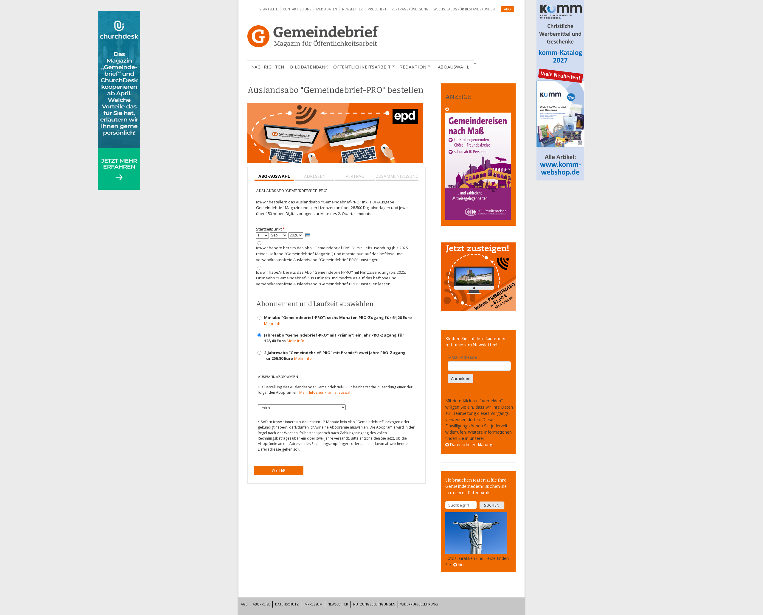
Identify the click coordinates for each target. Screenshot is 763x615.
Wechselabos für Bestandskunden (464, 9)
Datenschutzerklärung (471, 444)
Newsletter (352, 9)
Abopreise (261, 604)
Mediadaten (326, 9)
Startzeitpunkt (270, 229)
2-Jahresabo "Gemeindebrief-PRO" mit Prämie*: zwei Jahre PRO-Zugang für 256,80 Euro (335, 355)
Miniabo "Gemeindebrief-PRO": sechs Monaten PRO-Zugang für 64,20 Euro (338, 320)
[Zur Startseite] (313, 46)
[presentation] (307, 235)
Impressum (313, 604)
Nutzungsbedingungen (374, 604)
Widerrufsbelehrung (419, 604)
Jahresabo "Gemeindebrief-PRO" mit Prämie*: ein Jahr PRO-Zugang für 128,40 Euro (334, 338)
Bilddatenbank (309, 67)
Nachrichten (267, 67)
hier (461, 564)
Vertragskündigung (410, 9)
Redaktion (412, 67)
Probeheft (377, 9)
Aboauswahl (452, 67)
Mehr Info (273, 323)
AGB (244, 604)
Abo (507, 9)
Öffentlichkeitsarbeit (362, 67)
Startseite (268, 9)
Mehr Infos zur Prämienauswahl (325, 392)
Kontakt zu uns (297, 9)
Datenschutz (287, 604)
